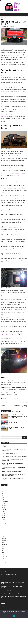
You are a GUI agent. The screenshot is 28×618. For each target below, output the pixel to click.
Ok (14, 616)
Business (4, 493)
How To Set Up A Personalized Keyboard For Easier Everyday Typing (12, 460)
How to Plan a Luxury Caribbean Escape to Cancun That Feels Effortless (13, 450)
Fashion (3, 507)
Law (3, 527)
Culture (3, 503)
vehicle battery (4, 334)
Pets (3, 542)
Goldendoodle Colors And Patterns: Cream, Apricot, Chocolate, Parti (12, 464)
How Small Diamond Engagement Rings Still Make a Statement (20, 405)
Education (4, 505)
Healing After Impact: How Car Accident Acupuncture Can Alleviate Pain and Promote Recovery (17, 416)
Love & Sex (4, 530)
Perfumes (4, 540)
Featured (4, 509)
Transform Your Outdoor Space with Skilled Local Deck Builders (13, 468)
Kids (3, 525)
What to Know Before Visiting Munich (10, 453)
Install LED (10, 398)
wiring (15, 231)
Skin (3, 548)
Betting (3, 489)
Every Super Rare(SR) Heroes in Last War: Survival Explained (12, 479)
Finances (4, 511)
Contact (3, 608)
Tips (18, 398)
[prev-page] (2, 433)
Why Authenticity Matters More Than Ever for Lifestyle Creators (13, 446)
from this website (17, 175)
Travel (3, 560)
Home (2, 17)
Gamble (3, 513)
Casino (3, 499)
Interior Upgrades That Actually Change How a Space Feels (14, 456)
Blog (3, 491)
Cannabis (4, 495)
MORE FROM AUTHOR (16, 411)
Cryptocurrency (5, 501)
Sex (3, 546)
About (2, 606)
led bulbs (14, 398)
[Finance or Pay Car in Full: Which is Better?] (4, 429)
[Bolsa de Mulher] (14, 7)
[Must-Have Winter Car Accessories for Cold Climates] (4, 422)
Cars (5, 17)
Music (3, 534)
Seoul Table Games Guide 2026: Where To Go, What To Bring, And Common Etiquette (13, 475)
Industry (4, 523)
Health (3, 519)
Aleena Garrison (5, 26)
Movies (3, 532)
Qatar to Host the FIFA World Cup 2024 (7, 404)
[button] (2, 14)
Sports (3, 550)
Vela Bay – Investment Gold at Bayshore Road (11, 471)
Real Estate (4, 544)
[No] (26, 614)
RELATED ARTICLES (6, 411)
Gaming (3, 515)
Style (3, 552)
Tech (3, 554)
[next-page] (4, 433)
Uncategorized (5, 562)
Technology (4, 556)
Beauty (3, 488)
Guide (3, 517)
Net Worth (4, 536)
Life (3, 529)
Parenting (4, 538)
